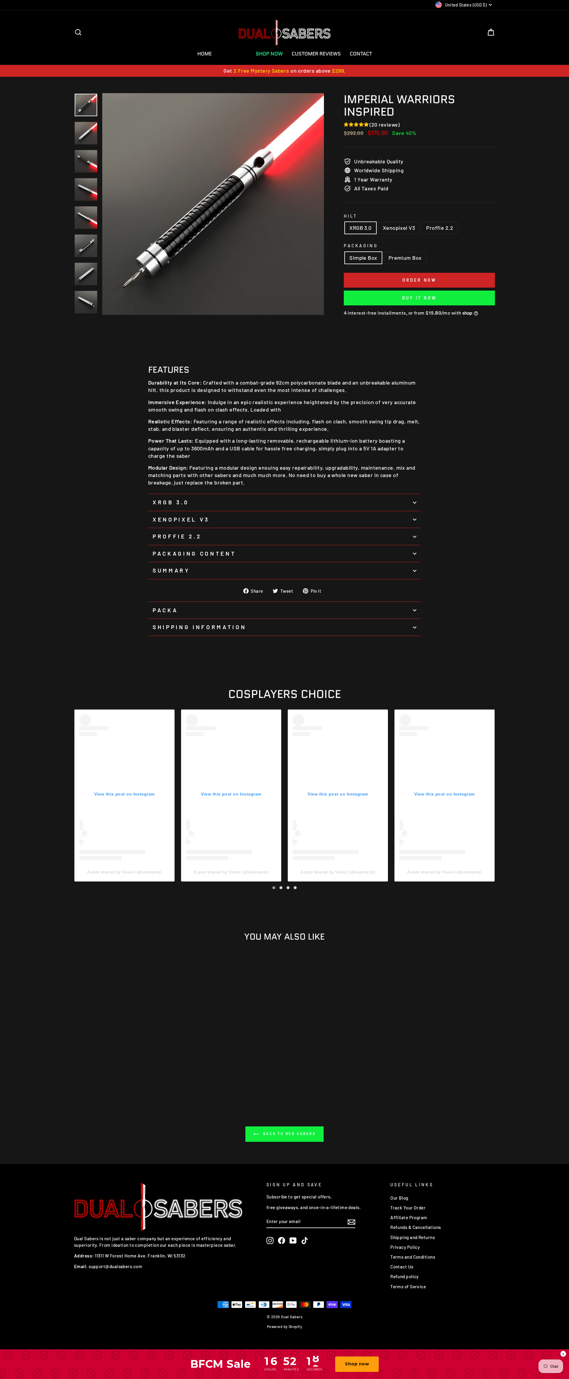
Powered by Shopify (284, 1326)
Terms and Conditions (412, 1257)
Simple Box (363, 257)
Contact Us (401, 1266)
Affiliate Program (408, 1217)
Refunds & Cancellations (415, 1227)
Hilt (350, 216)
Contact (361, 53)
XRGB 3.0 (360, 227)
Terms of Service (408, 1286)
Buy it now (419, 297)
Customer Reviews (316, 53)
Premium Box (405, 257)
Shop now (357, 1364)
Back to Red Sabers (288, 1133)
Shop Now (269, 53)
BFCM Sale (233, 53)
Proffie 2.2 (439, 227)
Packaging (361, 245)
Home (204, 53)
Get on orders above (284, 70)
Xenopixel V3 (399, 227)
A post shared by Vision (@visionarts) (124, 872)
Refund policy (404, 1276)
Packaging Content (194, 553)
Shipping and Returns (412, 1237)
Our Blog (399, 1198)
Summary (171, 570)
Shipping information (199, 627)
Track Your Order (408, 1207)
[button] (273, 888)
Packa (165, 610)
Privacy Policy (405, 1247)
